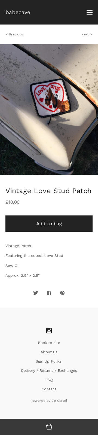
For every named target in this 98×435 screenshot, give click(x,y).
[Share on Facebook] (49, 293)
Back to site (49, 342)
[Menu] (90, 12)
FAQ (49, 380)
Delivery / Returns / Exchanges (49, 370)
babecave (17, 12)
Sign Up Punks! (49, 361)
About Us (49, 352)
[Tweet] (35, 293)
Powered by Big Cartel (49, 401)
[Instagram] (49, 331)
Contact (49, 389)
